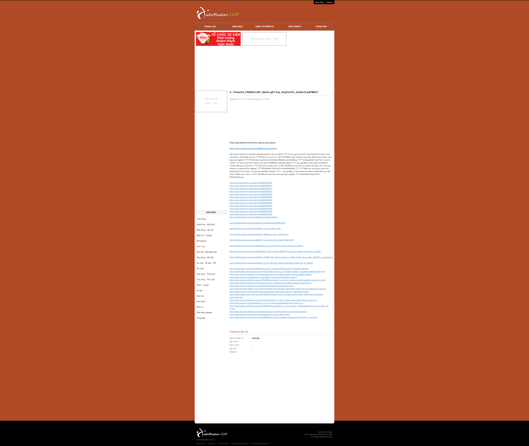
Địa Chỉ (233, 348)
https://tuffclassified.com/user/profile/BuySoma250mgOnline (254, 217)
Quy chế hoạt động (325, 432)
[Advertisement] (293, 13)
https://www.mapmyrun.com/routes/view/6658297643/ (251, 194)
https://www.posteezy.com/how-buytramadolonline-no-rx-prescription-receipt (260, 314)
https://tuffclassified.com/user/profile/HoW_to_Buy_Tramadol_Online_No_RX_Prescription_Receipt (269, 269)
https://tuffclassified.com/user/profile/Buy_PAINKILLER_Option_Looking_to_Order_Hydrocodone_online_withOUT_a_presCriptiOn (281, 257)
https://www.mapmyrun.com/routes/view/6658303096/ (251, 211)
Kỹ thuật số (201, 240)
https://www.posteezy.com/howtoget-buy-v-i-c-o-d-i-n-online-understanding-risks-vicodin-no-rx (266, 303)
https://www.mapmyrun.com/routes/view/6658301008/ (251, 203)
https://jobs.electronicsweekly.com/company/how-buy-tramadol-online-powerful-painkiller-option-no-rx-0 (270, 283)
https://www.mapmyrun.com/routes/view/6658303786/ (251, 214)
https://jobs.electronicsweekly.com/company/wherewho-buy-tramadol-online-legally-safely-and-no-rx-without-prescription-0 (278, 289)
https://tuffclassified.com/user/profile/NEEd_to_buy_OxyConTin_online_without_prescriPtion (266, 246)
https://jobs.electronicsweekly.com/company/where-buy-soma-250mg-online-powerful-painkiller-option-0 (270, 274)
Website (233, 351)
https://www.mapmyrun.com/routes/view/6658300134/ (251, 200)
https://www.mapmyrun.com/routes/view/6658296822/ (251, 191)
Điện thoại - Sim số (205, 229)
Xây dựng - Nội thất (205, 257)
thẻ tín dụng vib (223, 443)
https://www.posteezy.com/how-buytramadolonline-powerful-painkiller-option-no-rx (262, 286)
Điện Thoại (234, 344)
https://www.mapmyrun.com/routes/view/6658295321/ (251, 189)
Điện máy (201, 246)
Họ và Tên (234, 341)
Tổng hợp (201, 318)
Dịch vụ (200, 306)
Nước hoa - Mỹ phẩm (206, 224)
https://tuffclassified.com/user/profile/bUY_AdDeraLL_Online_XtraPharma (259, 234)
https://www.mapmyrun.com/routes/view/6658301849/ (251, 209)
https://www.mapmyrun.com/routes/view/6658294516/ (251, 186)
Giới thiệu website (204, 312)
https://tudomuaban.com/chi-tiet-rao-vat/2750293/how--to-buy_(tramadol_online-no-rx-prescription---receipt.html (274, 317)
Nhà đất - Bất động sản (207, 251)
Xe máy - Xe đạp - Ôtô (206, 262)
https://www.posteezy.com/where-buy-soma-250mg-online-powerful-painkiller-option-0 (263, 277)
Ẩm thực (200, 268)
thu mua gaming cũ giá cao (260, 443)
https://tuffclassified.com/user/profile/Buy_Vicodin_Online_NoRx (255, 229)
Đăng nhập (319, 2)
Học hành (201, 301)
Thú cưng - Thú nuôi (206, 279)
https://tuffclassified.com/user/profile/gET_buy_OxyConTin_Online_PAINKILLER (262, 240)
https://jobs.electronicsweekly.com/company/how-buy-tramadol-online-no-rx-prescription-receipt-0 (268, 312)
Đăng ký (330, 2)
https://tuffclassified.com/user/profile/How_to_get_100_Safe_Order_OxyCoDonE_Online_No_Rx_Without (271, 263)
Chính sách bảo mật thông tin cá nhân (318, 434)
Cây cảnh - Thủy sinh (206, 273)
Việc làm (200, 295)
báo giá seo (211, 443)
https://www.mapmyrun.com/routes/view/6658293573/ (251, 183)
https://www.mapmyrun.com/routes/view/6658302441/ (251, 206)
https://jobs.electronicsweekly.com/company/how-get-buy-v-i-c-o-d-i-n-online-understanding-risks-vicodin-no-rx (273, 300)
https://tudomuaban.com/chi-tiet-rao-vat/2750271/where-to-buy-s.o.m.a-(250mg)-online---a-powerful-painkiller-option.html (277, 272)
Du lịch (200, 290)
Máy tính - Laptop (204, 235)
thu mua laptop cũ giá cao (239, 443)
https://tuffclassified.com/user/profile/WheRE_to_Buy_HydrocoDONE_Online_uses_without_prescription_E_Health (275, 251)
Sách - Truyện (203, 284)
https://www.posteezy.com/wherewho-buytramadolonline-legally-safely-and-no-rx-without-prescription (269, 292)
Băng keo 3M (200, 443)
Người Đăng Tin (236, 338)
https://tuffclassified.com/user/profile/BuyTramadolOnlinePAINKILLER (257, 223)
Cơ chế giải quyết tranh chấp (321, 436)
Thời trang (201, 218)
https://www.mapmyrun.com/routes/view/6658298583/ (251, 197)
